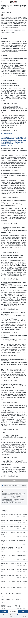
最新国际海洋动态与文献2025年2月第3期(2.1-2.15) (13, 575)
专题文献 (10, 616)
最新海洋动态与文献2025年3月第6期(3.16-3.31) (12, 593)
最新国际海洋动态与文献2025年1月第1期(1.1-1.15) (13, 563)
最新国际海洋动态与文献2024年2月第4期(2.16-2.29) (14, 520)
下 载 (23, 611)
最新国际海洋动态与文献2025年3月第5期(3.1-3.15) (13, 587)
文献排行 (17, 616)
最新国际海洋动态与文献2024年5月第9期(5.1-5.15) (13, 526)
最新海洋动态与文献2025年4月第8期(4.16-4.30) (12, 600)
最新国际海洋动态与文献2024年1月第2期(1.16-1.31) (14, 514)
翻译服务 (14, 611)
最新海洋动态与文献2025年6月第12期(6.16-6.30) (13, 606)
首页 (3, 616)
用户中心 (24, 616)
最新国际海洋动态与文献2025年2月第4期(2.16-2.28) (14, 581)
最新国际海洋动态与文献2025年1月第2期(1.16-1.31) (14, 569)
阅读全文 (14, 480)
